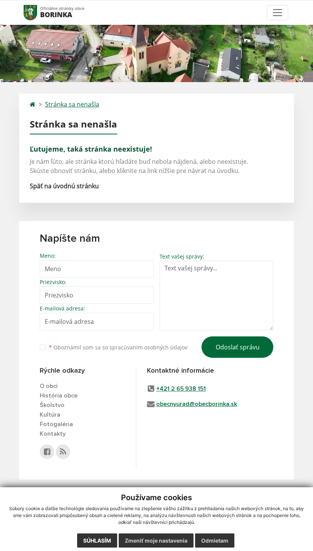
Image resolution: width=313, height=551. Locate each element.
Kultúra (50, 415)
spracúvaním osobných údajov (148, 347)
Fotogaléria (56, 424)
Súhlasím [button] (97, 540)
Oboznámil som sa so (118, 347)
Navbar (37, 12)
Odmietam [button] (214, 540)
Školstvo (52, 405)
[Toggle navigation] (277, 12)
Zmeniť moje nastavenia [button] (156, 540)
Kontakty (53, 434)
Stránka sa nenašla (72, 104)
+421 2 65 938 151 (181, 389)
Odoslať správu (238, 347)
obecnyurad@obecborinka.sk (196, 404)
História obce (58, 396)
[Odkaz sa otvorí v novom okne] (47, 451)
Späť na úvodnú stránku (64, 186)
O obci (49, 386)
